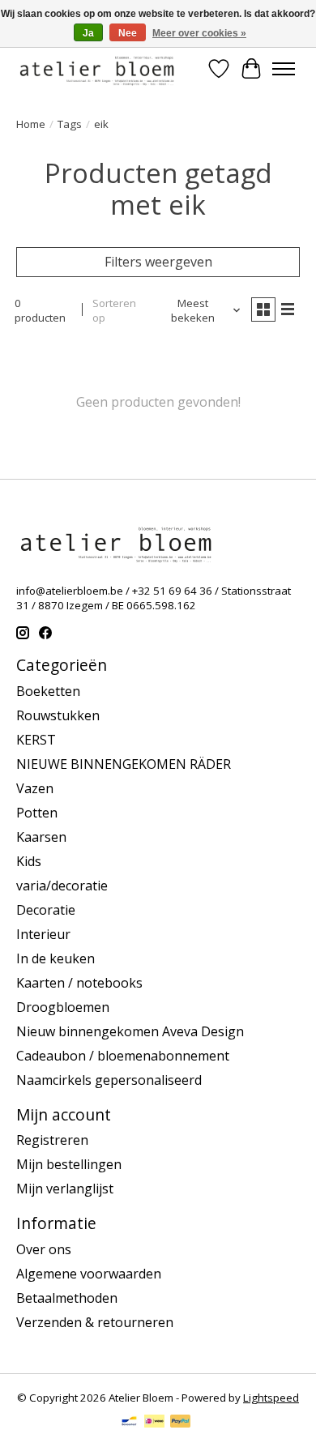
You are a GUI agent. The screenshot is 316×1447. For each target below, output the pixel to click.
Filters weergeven (158, 262)
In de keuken (55, 958)
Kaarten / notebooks (79, 983)
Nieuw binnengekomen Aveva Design (130, 1031)
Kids (28, 861)
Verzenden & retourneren (94, 1322)
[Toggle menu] (283, 69)
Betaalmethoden (66, 1298)
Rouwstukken (58, 715)
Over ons (43, 1249)
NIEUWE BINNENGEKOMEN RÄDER (123, 764)
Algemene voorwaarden (88, 1274)
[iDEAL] (154, 1423)
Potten (37, 813)
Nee (127, 33)
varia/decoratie (62, 885)
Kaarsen (41, 837)
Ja (88, 33)
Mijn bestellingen (69, 1164)
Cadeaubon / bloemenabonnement (122, 1056)
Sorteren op (114, 310)
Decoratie (45, 910)
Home (30, 124)
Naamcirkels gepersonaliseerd (109, 1080)
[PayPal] (180, 1423)
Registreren (52, 1140)
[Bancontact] (129, 1423)
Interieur (43, 934)
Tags (70, 124)
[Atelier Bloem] (96, 68)
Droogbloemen (62, 1007)
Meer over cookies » (199, 33)
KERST (36, 740)
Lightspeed (271, 1397)
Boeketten (48, 691)
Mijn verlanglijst (64, 1188)
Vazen (34, 788)
